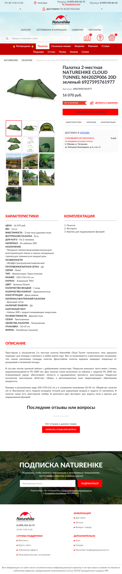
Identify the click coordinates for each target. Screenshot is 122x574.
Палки (62, 52)
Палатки (42, 46)
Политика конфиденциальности (92, 550)
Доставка (80, 518)
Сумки (85, 52)
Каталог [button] (26, 30)
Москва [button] (85, 133)
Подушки (38, 52)
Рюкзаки (93, 46)
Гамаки (74, 52)
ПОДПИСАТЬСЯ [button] (89, 484)
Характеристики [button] (73, 122)
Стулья (105, 46)
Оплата (79, 523)
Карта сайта (24, 545)
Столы (51, 52)
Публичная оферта (28, 550)
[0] (111, 37)
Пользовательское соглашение (34, 555)
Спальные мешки (61, 46)
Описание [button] (91, 122)
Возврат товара (84, 527)
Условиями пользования (55, 493)
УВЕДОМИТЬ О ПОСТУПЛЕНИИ (90, 112)
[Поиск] (7, 38)
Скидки (79, 545)
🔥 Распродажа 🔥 (23, 46)
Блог (78, 540)
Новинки (77, 30)
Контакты (95, 30)
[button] (71, 4)
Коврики (79, 46)
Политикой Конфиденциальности (76, 491)
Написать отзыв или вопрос (61, 429)
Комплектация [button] (108, 122)
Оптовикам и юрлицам (51, 30)
